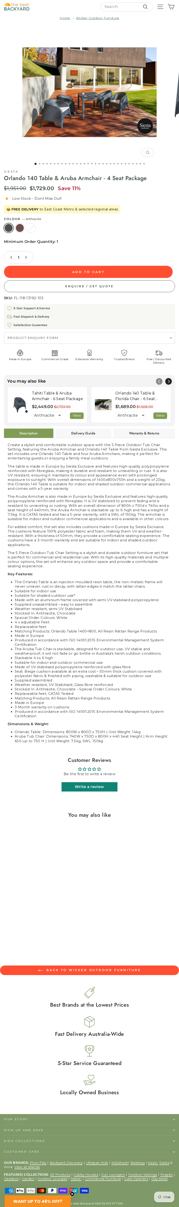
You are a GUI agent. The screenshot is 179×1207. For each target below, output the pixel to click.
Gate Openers (136, 1178)
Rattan (76, 1178)
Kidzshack (119, 1162)
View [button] (77, 415)
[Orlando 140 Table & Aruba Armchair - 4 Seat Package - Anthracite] (7, 927)
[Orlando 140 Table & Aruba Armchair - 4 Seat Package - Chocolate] (12, 927)
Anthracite (8, 228)
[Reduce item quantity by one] (11, 257)
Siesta (11, 171)
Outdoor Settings (142, 1174)
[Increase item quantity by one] (26, 257)
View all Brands (27, 1167)
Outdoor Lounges (52, 1178)
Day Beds (159, 1178)
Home (65, 18)
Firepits (166, 1174)
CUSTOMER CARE (22, 1151)
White (31, 228)
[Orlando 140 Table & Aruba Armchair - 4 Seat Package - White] (16, 927)
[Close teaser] (72, 1194)
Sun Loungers (113, 1174)
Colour (22, 219)
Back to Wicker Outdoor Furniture (93, 970)
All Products (60, 1174)
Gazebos (11, 1178)
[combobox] (126, 6)
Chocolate (19, 228)
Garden (28, 1178)
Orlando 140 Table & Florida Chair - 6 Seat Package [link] (135, 396)
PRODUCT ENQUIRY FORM (33, 338)
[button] (168, 381)
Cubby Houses (86, 1174)
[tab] (28, 433)
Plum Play (38, 1162)
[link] (19, 404)
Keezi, (153, 1162)
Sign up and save (24, 1130)
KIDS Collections (24, 1141)
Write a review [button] (89, 787)
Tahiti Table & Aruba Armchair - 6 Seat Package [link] (57, 396)
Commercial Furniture (103, 1178)
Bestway (138, 1162)
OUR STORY (16, 1119)
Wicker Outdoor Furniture (97, 18)
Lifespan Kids (97, 1162)
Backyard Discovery (66, 1162)
